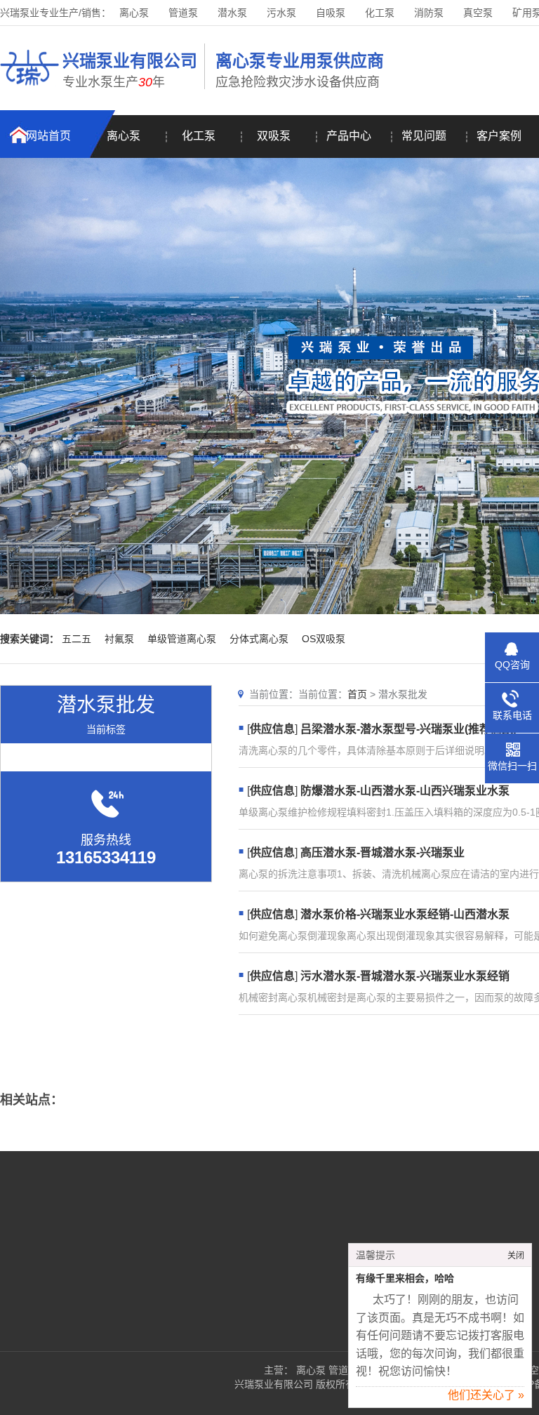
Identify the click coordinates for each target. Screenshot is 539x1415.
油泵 (365, 1228)
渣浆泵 (200, 1270)
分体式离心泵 (258, 638)
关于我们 (78, 1228)
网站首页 (48, 136)
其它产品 (205, 1291)
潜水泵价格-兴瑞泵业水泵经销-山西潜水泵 (405, 914)
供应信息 (272, 729)
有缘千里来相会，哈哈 (405, 1278)
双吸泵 (274, 136)
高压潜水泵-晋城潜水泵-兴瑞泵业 (382, 852)
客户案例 (499, 136)
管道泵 (183, 12)
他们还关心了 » (486, 1395)
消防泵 (429, 12)
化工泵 (379, 12)
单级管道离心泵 (181, 638)
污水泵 (281, 12)
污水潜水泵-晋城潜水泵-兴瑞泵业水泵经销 (405, 976)
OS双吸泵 (323, 638)
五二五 (76, 638)
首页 (357, 694)
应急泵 (285, 1270)
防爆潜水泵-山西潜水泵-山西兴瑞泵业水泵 (405, 791)
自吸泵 (330, 12)
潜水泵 (232, 12)
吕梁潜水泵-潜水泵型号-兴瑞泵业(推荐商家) (408, 729)
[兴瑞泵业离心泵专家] (29, 87)
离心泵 (134, 12)
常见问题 (423, 136)
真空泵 (478, 12)
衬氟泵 (119, 638)
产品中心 (348, 136)
